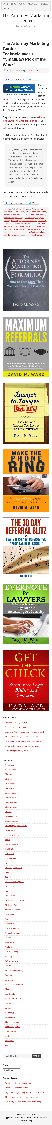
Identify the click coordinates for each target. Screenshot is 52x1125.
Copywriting (10, 830)
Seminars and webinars (14, 985)
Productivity (10, 947)
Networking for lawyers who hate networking (23, 741)
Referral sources (11, 961)
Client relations (11, 802)
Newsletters (9, 924)
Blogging (8, 774)
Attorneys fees (10, 770)
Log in (32, 1120)
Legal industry (10, 886)
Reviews (8, 975)
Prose (23, 1117)
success (8, 1008)
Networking (9, 914)
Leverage (8, 891)
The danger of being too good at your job (21, 736)
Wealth (7, 1036)
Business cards (10, 788)
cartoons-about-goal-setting (34, 215)
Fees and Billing (11, 844)
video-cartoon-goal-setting (31, 235)
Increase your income (13, 868)
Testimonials (10, 1017)
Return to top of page (26, 1114)
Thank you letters (12, 1022)
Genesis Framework (38, 1117)
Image (7, 863)
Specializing (10, 1003)
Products (32, 4)
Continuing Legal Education (16, 826)
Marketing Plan (11, 905)
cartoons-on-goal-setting (13, 218)
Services (44, 4)
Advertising (9, 765)
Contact (7, 9)
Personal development (13, 933)
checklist (14, 221)
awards (21, 212)
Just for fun (9, 877)
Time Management (12, 1027)
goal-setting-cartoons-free (22, 229)
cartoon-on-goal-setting (13, 215)
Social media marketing (14, 998)
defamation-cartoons (29, 223)
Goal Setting (10, 849)
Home (5, 4)
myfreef (32, 232)
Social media (10, 994)
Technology (9, 1012)
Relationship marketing (14, 971)
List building (10, 896)
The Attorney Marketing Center (26, 18)
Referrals (8, 966)
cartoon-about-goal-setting (35, 212)
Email (7, 840)
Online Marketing (12, 928)
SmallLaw (7, 99)
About (22, 4)
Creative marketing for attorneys (18, 722)
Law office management (14, 882)
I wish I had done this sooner (16, 727)
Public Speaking (11, 952)
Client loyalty (10, 798)
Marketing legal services (14, 900)
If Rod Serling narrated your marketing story (22, 746)
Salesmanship (10, 980)
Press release (10, 943)
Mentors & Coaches (12, 910)
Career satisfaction (12, 793)
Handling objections (13, 858)
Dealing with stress (12, 835)
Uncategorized (10, 1031)
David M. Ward (32, 70)
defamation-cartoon (12, 223)
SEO (7, 989)
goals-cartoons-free (20, 232)
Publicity (8, 957)
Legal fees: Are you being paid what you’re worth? (25, 732)
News (19, 209)
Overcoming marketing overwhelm (18, 750)
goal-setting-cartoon (26, 226)
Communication (11, 816)
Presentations (10, 938)
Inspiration (9, 872)
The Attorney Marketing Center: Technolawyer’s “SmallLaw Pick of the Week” (26, 54)
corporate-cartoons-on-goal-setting (32, 221)
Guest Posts (9, 854)
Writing (8, 1045)
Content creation (11, 821)
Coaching (8, 812)
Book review (10, 784)
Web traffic (9, 1041)
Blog (13, 4)
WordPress (22, 1120)
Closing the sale (11, 807)
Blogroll (8, 779)
